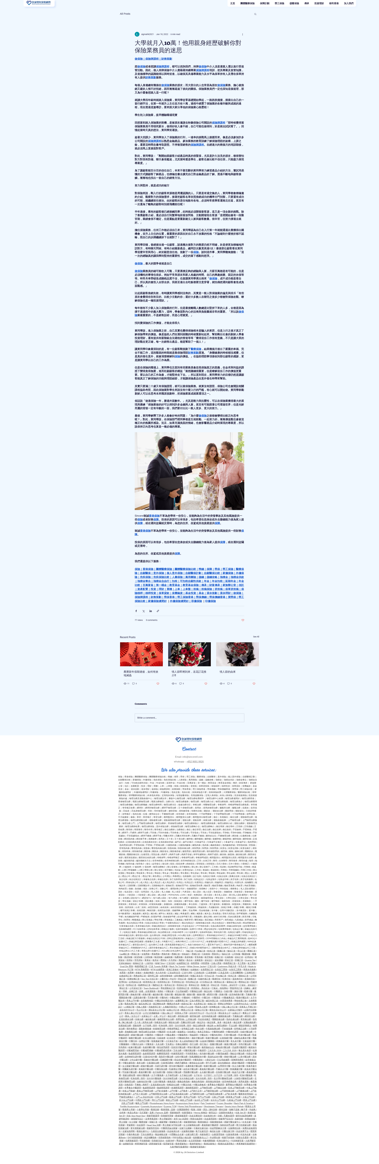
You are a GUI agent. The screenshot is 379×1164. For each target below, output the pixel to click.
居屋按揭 (236, 901)
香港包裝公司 (132, 882)
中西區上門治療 (142, 1100)
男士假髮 (123, 1122)
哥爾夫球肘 (168, 836)
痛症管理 (196, 829)
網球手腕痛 (146, 836)
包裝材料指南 (205, 932)
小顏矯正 (245, 864)
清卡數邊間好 (124, 913)
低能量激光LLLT (200, 1137)
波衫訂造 (239, 957)
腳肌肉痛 (196, 845)
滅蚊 (177, 913)
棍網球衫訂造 (144, 985)
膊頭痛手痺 (141, 839)
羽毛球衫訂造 (192, 982)
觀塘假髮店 (203, 1122)
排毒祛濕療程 (182, 1044)
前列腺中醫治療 (207, 1053)
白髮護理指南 (218, 1134)
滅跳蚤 (199, 913)
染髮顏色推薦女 (226, 1112)
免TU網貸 (183, 898)
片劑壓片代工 (168, 941)
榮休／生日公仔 (132, 1016)
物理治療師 (160, 823)
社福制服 (229, 957)
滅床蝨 (146, 913)
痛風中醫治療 (230, 1044)
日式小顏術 (221, 864)
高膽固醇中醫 (166, 1060)
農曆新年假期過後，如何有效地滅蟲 (141, 673)
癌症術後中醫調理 (182, 1060)
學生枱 (149, 873)
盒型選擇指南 (249, 926)
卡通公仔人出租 (186, 1007)
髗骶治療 (236, 808)
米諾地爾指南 (150, 1137)
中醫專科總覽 (218, 1032)
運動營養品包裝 (234, 923)
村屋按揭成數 (155, 904)
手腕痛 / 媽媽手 (142, 1084)
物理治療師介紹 (225, 823)
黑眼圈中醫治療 (190, 1072)
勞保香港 (186, 789)
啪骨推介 (140, 864)
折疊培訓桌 (188, 870)
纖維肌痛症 (215, 845)
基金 (127, 789)
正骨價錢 (248, 826)
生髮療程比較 (234, 1128)
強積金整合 (241, 780)
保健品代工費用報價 (236, 938)
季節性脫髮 (181, 1140)
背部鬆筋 (200, 864)
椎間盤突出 (169, 817)
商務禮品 (177, 876)
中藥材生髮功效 (200, 1128)
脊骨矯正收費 (128, 808)
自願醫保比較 (124, 780)
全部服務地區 (147, 1000)
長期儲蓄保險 (197, 795)
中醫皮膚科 (175, 997)
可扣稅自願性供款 (139, 783)
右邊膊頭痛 (245, 836)
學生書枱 (184, 873)
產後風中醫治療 (207, 1069)
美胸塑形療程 (237, 1060)
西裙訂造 (196, 954)
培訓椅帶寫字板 (235, 867)
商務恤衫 (184, 969)
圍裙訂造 (251, 951)
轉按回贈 (151, 910)
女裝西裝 (145, 954)
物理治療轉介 (208, 826)
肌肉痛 (205, 845)
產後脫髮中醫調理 (210, 1125)
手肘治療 (184, 832)
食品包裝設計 (135, 879)
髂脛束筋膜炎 (131, 857)
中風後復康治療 (213, 1028)
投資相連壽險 (240, 795)
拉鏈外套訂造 (204, 979)
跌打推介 (204, 1044)
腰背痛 (224, 851)
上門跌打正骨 (195, 1091)
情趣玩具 (209, 882)
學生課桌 (195, 873)
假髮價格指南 (216, 1122)
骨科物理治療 (160, 811)
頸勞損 (205, 848)
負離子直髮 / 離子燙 (238, 1109)
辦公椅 (195, 867)
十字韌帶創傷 (238, 814)
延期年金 (171, 783)
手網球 (133, 832)
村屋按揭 (143, 904)
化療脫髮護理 (131, 1140)
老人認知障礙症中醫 (189, 1041)
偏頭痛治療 (150, 1019)
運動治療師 (239, 823)
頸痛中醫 (169, 994)
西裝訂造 (135, 954)
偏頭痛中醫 (157, 994)
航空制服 (209, 957)
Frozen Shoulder (224, 1103)
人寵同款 (149, 963)
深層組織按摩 (249, 1022)
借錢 (131, 888)
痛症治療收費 (199, 1025)
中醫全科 (204, 1035)
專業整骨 (138, 829)
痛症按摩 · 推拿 (214, 1022)
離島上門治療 (141, 1103)
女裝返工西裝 (221, 969)
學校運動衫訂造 (168, 988)
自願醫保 (211, 776)
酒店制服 (128, 957)
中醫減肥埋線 (132, 1050)
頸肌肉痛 (172, 848)
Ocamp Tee (250, 960)
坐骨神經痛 (192, 814)
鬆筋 (172, 864)
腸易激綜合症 (208, 1047)
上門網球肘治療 (197, 1094)
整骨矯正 (158, 829)
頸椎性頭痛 (196, 811)
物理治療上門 (128, 823)
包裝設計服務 (129, 932)
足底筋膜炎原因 (133, 842)
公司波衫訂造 (135, 988)
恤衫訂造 (231, 951)
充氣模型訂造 (154, 1007)
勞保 (182, 776)
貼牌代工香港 (196, 929)
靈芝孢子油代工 (215, 944)
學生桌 (165, 873)
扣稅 (127, 783)
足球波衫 (249, 957)
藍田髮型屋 (168, 1144)
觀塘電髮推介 (181, 1144)
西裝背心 (216, 954)
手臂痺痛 (247, 829)
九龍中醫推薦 (159, 1081)
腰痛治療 (239, 851)
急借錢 (138, 888)
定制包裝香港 (153, 929)
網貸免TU (146, 898)
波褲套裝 (199, 960)
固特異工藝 (153, 976)
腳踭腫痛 (199, 839)
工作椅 (215, 867)
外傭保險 (147, 780)
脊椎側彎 (222, 804)
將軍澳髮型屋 (141, 1144)
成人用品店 (155, 882)
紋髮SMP (170, 1140)
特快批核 (224, 888)
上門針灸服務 (161, 1091)
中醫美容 (216, 997)
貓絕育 (207, 885)
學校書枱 (174, 873)
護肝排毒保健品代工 (158, 948)
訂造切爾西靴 (237, 972)
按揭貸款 (178, 901)
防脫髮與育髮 (167, 1116)
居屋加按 (133, 904)
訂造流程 (171, 963)
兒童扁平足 (200, 842)
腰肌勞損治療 (198, 851)
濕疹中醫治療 (197, 1038)
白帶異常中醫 (224, 1066)
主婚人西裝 (216, 963)
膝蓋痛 (231, 854)
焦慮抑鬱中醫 (149, 1047)
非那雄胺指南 (164, 1137)
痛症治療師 (169, 829)
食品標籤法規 (164, 932)
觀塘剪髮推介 (196, 1144)
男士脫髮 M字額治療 (172, 1125)
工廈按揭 (203, 904)
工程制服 (148, 957)
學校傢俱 (130, 873)
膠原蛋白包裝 (142, 935)
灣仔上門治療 (158, 1100)
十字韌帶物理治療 (221, 814)
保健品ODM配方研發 (237, 935)
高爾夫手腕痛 (198, 836)
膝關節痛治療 (224, 1016)
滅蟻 (193, 913)
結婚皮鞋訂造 (125, 976)
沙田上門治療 (161, 1097)
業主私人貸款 (221, 895)
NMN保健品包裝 (126, 935)
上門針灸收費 (230, 1094)
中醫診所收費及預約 (164, 1000)
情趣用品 (229, 882)
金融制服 (168, 957)
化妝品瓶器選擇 (218, 926)
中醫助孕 (159, 1035)
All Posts (125, 13)
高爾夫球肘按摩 (182, 836)
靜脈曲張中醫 (222, 1041)
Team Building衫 (151, 988)
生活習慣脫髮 (194, 1140)
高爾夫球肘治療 (188, 1022)
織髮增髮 (163, 1122)
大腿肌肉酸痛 (184, 845)
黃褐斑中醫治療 (146, 1069)
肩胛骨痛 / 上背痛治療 (186, 1019)
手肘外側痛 (163, 832)
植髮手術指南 (228, 1137)
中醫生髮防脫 (128, 1063)
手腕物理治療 (168, 814)
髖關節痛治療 (218, 1019)
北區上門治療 (127, 1103)
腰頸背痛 (173, 811)
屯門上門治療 (204, 1097)
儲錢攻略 (209, 780)
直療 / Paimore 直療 (159, 1112)
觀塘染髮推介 (210, 1144)
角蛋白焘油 (132, 1112)
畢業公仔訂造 (187, 1010)
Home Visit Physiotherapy (190, 1106)
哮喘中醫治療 (193, 1047)
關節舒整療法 (245, 1025)
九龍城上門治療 (234, 1100)
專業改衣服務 (249, 969)
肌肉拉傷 (137, 814)
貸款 (120, 892)
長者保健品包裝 (142, 926)
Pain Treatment (208, 1103)
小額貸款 (131, 895)
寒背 (139, 817)
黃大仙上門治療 (126, 1100)
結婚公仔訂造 (173, 1010)
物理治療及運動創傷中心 (140, 798)
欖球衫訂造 (244, 982)
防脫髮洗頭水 (158, 1140)
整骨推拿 (233, 860)
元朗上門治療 (218, 1097)
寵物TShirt (160, 963)
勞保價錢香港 (224, 789)
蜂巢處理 (184, 913)
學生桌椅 (231, 873)
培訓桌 (178, 870)
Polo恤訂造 (200, 951)
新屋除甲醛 (156, 916)
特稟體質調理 (177, 1053)
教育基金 (212, 783)
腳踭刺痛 (247, 839)
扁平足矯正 (188, 842)
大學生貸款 (231, 898)
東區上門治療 (172, 1100)
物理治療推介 (236, 801)
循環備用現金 (207, 898)
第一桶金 (202, 783)
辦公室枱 (158, 870)
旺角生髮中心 (223, 1140)
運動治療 (186, 820)
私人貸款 (155, 892)
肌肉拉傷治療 (232, 1019)
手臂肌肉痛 (139, 845)
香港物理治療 (124, 801)
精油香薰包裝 (249, 923)
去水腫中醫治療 (207, 1072)
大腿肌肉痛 (171, 845)
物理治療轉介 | (160, 867)
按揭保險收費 (215, 792)
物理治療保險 (148, 826)
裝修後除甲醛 (169, 916)
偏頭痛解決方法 (143, 860)
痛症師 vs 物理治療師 (217, 1025)
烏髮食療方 (205, 1134)
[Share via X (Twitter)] (143, 611)
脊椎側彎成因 (202, 857)
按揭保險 (184, 786)
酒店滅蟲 (209, 920)
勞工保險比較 (246, 789)
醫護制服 (246, 954)
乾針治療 (200, 1028)
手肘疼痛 (174, 832)
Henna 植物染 (200, 1112)
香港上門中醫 (132, 1000)
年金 (152, 783)
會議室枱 (215, 870)
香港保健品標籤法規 (147, 932)
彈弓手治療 (211, 1063)
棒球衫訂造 (219, 982)
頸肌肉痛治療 (184, 848)
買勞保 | (236, 789)
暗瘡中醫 (248, 991)
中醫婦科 (186, 997)
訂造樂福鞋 (211, 972)
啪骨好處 (130, 864)
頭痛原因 (129, 1084)
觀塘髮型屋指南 (197, 1147)
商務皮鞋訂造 (140, 976)
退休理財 (145, 789)
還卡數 (252, 910)
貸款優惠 (149, 901)
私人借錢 (166, 892)
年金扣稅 (160, 783)
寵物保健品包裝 (203, 923)
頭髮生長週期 (242, 1137)
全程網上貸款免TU (131, 898)
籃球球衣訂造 (149, 982)
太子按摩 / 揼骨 (150, 1025)
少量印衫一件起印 (168, 979)
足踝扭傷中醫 (139, 997)
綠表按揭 (164, 907)
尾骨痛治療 (246, 1019)
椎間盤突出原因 (229, 857)
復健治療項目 (184, 804)
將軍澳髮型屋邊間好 (245, 1144)
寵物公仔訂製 (201, 1010)
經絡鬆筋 (190, 864)
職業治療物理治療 (141, 801)
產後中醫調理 (238, 1063)
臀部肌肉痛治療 (158, 848)
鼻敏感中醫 (135, 994)
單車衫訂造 (194, 985)
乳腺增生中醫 (175, 1069)
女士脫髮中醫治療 (130, 1066)
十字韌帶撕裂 (205, 814)
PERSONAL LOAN (177, 895)
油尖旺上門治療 (201, 1100)
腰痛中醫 (191, 994)
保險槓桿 (215, 786)
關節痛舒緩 (175, 851)
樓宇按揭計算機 (127, 910)
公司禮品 (167, 876)
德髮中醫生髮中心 (232, 1122)
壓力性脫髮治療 (243, 1125)
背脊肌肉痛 (124, 848)
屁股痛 (146, 848)
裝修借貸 (238, 892)
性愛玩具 (239, 882)
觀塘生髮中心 (143, 1131)
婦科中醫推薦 (143, 1075)
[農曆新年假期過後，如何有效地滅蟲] (141, 654)
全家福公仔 (146, 1016)
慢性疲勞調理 (163, 1047)
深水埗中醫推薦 (154, 1078)
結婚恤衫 (195, 969)
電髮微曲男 (175, 1112)
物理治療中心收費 (215, 798)
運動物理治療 (246, 817)
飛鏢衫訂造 (157, 985)
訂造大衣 (212, 966)
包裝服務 (187, 876)
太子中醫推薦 (157, 1075)
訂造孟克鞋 (223, 972)
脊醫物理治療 (209, 804)
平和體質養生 (191, 1053)
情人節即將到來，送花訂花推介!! (189, 673)
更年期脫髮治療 (137, 1128)
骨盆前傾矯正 (204, 1019)
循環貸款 (195, 898)
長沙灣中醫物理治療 (223, 1078)
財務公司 (153, 888)
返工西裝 (252, 963)
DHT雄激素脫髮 (135, 1137)
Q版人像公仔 (167, 1013)
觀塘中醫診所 (242, 997)
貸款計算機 (138, 901)
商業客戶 (219, 920)
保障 (176, 776)
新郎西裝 (195, 963)
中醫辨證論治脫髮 (169, 1128)
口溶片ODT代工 (197, 941)
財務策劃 (176, 789)
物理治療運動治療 (139, 820)
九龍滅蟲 (239, 920)
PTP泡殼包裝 (202, 926)
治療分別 (170, 801)
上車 (162, 786)
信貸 (137, 892)
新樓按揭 (226, 904)
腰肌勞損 (186, 851)
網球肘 (140, 808)
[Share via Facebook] (136, 611)
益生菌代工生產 (156, 944)
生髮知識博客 (128, 1131)
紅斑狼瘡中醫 (226, 1038)
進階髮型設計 (137, 1119)
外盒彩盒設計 (188, 926)
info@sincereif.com (192, 757)
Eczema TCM (170, 1106)
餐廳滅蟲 (136, 920)
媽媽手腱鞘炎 (181, 1063)
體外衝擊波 (132, 1028)
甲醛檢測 (145, 916)
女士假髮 (133, 1122)
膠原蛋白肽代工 (140, 944)
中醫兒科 (206, 997)
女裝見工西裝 (235, 969)
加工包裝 (188, 879)
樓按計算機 (251, 907)
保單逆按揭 (204, 786)
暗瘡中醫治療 (212, 1038)
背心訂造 (241, 951)
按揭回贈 (141, 910)
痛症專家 (220, 826)
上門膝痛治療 (242, 1091)
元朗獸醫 (131, 885)
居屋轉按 (247, 901)
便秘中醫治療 (230, 1056)
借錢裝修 (228, 892)
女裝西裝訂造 (207, 969)
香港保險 (128, 776)
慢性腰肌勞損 (213, 851)
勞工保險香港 (199, 789)
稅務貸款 (198, 895)
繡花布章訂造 (212, 1000)
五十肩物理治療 (185, 808)
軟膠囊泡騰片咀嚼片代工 (218, 941)
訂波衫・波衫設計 (247, 985)
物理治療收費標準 (195, 798)
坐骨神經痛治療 (171, 860)
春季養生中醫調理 (215, 1084)
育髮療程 (131, 1125)
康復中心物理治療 (177, 798)
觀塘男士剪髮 (128, 1109)
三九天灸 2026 (230, 1050)
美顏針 (160, 991)
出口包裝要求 (191, 932)
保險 (120, 776)
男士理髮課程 (165, 1119)
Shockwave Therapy (213, 1106)
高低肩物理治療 (138, 811)
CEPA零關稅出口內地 (216, 938)
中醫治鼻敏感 (199, 1084)
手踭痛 (226, 832)
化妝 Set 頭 (240, 1112)
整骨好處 (243, 860)
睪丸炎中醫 (236, 1041)
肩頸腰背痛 (184, 811)
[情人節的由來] (237, 654)
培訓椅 (223, 867)
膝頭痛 (223, 854)
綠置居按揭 (153, 907)
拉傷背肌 (145, 854)
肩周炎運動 (243, 1081)
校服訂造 (219, 957)
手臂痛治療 (159, 845)
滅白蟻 (154, 913)
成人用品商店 (168, 882)
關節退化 (240, 811)
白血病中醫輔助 (207, 1041)
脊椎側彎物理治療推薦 (238, 804)
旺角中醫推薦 (246, 1075)
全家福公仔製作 (235, 1010)
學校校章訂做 (240, 1000)
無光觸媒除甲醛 (132, 916)
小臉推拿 (127, 867)
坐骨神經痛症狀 (188, 860)
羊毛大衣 (242, 966)
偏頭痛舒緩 (129, 860)
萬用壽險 (193, 780)
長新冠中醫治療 (178, 1047)
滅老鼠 (170, 913)
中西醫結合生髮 (176, 1134)
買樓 (156, 786)
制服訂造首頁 (196, 976)
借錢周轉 (176, 910)
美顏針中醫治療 (174, 1072)
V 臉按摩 (137, 867)
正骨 (199, 860)
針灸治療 (171, 1032)
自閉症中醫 (144, 1041)
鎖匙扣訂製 (186, 1004)
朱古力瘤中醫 (238, 1066)
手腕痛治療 (237, 1016)
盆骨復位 (156, 864)
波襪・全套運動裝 (147, 991)
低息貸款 (128, 892)
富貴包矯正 (245, 848)
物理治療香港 (248, 798)
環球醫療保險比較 (137, 795)
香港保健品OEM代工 (216, 935)
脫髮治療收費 (129, 1075)
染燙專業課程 (151, 1119)
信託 (127, 786)
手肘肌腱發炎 (133, 836)
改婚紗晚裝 (148, 972)
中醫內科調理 (232, 1032)
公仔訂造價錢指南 (151, 1013)
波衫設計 (209, 960)
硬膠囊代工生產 (152, 941)
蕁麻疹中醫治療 (151, 1060)
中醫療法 (218, 991)
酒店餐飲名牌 (159, 1004)
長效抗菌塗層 (234, 916)
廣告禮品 (156, 876)
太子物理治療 (171, 1075)
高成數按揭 (214, 907)
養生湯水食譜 (244, 1050)
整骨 (215, 860)
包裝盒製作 (211, 879)
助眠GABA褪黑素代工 (200, 948)
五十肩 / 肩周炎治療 (143, 1022)
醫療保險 (201, 776)
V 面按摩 (147, 867)
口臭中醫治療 (244, 1056)
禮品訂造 (136, 876)
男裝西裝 (155, 954)
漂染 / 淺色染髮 (210, 1109)
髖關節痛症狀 (133, 854)
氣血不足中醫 (238, 1072)
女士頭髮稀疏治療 (191, 1125)
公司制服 (236, 954)
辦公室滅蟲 (147, 920)
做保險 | (156, 789)
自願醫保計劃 (249, 776)
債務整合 (234, 888)
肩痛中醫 (223, 994)
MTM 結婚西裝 (157, 969)
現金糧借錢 (204, 910)
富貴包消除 (233, 848)
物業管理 (188, 920)
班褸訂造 (239, 960)
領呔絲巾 (186, 954)
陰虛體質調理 (135, 1053)
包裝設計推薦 (209, 876)
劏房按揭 (129, 907)
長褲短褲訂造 (133, 979)
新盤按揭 (236, 904)
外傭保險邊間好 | (142, 792)
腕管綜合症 (154, 814)
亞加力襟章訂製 (197, 1000)
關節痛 (147, 851)
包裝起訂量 (237, 929)
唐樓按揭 (168, 904)
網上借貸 (162, 895)
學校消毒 (158, 920)
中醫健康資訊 (228, 997)
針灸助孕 (171, 1038)
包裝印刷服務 (182, 929)
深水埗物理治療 (170, 1078)
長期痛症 (224, 817)
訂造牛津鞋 (187, 972)
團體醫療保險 (141, 776)
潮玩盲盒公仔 (224, 1013)
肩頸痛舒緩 (137, 851)
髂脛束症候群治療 (147, 857)
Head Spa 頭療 (154, 1125)
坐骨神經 (180, 814)
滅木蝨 (207, 913)
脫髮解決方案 (175, 1122)
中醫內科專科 (216, 1035)
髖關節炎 (249, 851)
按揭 (157, 901)
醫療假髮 (143, 1122)
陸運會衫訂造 (183, 988)
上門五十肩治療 (140, 1094)
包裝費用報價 (224, 929)
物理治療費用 (251, 801)
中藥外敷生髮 (133, 1134)
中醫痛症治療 (196, 991)
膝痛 (133, 817)
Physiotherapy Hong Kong (162, 1103)
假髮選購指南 (190, 1122)
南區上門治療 (186, 1100)
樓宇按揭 (188, 901)
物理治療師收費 (132, 826)
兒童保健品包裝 (126, 926)
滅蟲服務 (137, 913)
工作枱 (198, 870)
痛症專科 (229, 826)
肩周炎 (198, 808)
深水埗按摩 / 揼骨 (183, 1025)
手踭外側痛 (236, 832)
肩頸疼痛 (126, 851)
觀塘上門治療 (175, 1097)
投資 (143, 786)
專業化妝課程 (196, 1119)
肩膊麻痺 (152, 839)
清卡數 (214, 910)
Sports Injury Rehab (234, 1106)
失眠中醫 (228, 991)
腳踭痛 (190, 839)
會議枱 (206, 870)
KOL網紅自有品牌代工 (172, 951)
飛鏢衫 (182, 960)
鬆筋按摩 (180, 864)
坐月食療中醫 (159, 1072)
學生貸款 (219, 898)
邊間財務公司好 (177, 888)
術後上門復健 (128, 1091)
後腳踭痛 (217, 839)
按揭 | (177, 786)
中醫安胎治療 (161, 1069)
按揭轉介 (203, 888)
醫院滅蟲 (199, 920)
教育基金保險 (224, 783)
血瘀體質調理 (149, 1053)
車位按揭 (193, 904)
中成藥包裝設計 (173, 923)
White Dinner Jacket (196, 966)
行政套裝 (206, 954)
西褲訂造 (176, 954)
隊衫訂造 (123, 988)
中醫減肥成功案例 (163, 1050)
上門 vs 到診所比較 (144, 1097)
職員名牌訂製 (131, 1004)
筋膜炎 (246, 808)
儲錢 (201, 780)
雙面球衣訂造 (236, 988)
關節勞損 (229, 811)
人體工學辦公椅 (145, 870)
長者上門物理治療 (236, 1088)
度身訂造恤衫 (172, 969)
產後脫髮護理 (181, 1116)
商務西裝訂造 (229, 963)
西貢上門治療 (249, 1100)
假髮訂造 (153, 1122)
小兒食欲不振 (171, 1041)
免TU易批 (172, 898)
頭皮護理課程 (210, 1119)
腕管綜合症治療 (196, 1063)
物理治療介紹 (207, 801)
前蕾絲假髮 (250, 1119)
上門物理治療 (234, 820)
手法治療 (233, 1025)
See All (256, 636)
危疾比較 (186, 792)
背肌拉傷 (155, 854)
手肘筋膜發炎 (214, 832)
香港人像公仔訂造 (133, 1013)
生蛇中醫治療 (181, 1056)
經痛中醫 (146, 994)
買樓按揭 (247, 904)
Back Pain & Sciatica (243, 1103)
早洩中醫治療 (244, 1035)
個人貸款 (197, 892)
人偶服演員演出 (170, 1007)
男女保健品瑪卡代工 (179, 948)
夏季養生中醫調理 (234, 1084)
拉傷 (145, 814)
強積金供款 (229, 780)
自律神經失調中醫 (133, 1056)
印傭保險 (165, 792)
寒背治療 (157, 817)
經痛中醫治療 (137, 1035)
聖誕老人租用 (201, 1007)
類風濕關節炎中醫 (197, 1056)
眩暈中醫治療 (135, 1047)
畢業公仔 (247, 1013)
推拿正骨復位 (203, 1032)
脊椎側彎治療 (187, 857)
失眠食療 (161, 1038)
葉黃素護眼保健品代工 (175, 944)
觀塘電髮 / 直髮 (168, 1109)
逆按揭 (194, 786)
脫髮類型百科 (153, 1128)
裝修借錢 (249, 892)
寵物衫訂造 (138, 963)
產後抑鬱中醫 (145, 1072)
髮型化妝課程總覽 (244, 1116)
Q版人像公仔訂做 (229, 1007)
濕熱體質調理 (191, 1088)
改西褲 (130, 972)
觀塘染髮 (155, 1109)
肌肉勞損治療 (125, 845)
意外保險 (222, 776)
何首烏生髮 (245, 1134)
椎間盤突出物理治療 (202, 817)
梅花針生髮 (215, 1131)
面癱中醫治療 (216, 1044)
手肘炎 (203, 832)
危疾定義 (175, 792)
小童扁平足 (228, 842)
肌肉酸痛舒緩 (229, 845)
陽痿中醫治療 (135, 1038)
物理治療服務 (182, 801)
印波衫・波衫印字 (229, 985)
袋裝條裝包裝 (174, 926)
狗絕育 (239, 885)
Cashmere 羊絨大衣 (227, 966)
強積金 (219, 780)
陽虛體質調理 (163, 1088)
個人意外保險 (234, 776)
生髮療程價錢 (187, 1131)
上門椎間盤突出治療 (158, 1094)
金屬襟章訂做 (181, 1000)
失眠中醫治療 (246, 1032)
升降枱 (224, 870)
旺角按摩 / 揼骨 (166, 1025)
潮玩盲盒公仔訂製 (156, 1010)
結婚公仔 (236, 1013)
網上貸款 (152, 895)
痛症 (215, 817)
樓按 (197, 901)
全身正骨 (207, 860)
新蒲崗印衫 (250, 979)
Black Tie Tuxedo (177, 966)
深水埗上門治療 (218, 1100)
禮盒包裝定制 (210, 929)
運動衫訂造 (243, 976)
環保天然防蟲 (229, 913)
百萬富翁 (191, 783)
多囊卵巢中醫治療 (193, 1066)
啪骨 (251, 860)
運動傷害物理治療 (172, 820)
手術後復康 (227, 1028)
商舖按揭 (202, 907)
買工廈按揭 (214, 904)
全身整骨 (223, 860)
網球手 (125, 832)
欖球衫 (163, 960)
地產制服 (178, 957)
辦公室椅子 (205, 867)
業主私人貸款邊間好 (238, 895)
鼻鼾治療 (141, 1063)
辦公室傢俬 (172, 867)
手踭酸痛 (247, 832)
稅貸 (190, 895)
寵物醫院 (249, 882)
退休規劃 (135, 789)
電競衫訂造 (231, 982)
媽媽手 (164, 854)
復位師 (165, 864)
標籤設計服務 (167, 929)
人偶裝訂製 (129, 1007)
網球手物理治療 (169, 808)
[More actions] (242, 34)
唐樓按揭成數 (180, 904)
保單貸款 (236, 786)
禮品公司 (126, 876)
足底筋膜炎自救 (158, 1084)
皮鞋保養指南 (166, 976)
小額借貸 (141, 895)
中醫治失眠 (186, 1084)
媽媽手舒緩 (186, 854)
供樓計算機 (238, 907)
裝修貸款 (217, 892)
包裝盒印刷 (223, 879)
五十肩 (169, 839)
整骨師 (129, 829)
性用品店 (189, 882)
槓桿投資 (226, 786)
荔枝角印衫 (237, 979)
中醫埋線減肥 (222, 1053)
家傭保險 (137, 780)
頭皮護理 (141, 1125)
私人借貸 (176, 892)
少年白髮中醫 (136, 1060)
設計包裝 (197, 876)
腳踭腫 (208, 839)
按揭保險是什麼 (199, 792)
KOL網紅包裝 (184, 935)
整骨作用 (148, 829)
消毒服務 (198, 916)
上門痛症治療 (220, 1088)
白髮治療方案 (192, 1134)
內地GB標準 (177, 932)
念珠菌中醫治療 (223, 1072)
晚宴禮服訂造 (141, 966)
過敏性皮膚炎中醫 (242, 1038)
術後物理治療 (159, 1028)
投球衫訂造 (131, 985)
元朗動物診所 (157, 885)
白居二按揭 (140, 907)
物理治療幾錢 (141, 804)
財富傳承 (243, 783)
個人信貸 (207, 892)
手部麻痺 (237, 829)
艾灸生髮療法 (147, 1134)
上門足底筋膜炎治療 (178, 1094)
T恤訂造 (189, 951)
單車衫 (147, 960)
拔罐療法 (181, 1032)
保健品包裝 (163, 879)
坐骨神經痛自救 (229, 1081)
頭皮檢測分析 (210, 1116)
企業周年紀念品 (241, 1004)
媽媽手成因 (213, 854)
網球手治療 (143, 832)
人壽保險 (182, 780)
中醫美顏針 (198, 1060)
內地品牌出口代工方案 (129, 951)
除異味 (127, 920)
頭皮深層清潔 (195, 1116)
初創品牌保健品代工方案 (243, 948)
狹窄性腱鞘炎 (199, 854)
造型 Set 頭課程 (181, 1119)
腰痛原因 (171, 1081)
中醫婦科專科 (183, 1038)
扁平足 (178, 842)
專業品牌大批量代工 (151, 951)
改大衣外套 (161, 972)
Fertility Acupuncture (129, 1106)
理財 (149, 786)
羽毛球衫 (138, 960)
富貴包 (223, 848)
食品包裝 (123, 879)
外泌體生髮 (215, 1137)
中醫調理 (161, 1032)
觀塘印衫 (216, 979)
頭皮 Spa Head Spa (136, 1116)
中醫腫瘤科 (124, 1044)
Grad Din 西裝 (126, 966)
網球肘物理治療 (152, 808)
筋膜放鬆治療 (125, 1025)
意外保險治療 (162, 826)
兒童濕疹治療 (153, 1063)
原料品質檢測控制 (175, 938)
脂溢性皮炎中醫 (215, 1056)
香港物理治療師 (175, 823)
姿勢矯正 (126, 814)
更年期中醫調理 (176, 1066)
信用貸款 (145, 892)
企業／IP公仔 (160, 1016)
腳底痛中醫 (180, 994)
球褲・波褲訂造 (130, 991)
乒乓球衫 (172, 960)
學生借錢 (126, 901)
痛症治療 (234, 817)
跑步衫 (190, 960)
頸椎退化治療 (160, 1022)
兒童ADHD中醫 (150, 1056)
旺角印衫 (226, 979)
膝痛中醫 (201, 994)
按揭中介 (213, 888)
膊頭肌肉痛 (129, 839)
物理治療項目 (170, 804)
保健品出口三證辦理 (194, 938)
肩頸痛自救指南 (213, 1081)
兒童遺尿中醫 (249, 1041)
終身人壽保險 (226, 795)
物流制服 (158, 957)
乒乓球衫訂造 (206, 982)
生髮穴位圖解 (185, 1128)
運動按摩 (197, 820)
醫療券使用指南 (246, 1094)
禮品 (247, 873)
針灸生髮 (247, 1122)
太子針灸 (198, 1075)
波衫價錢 (219, 960)
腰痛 (231, 851)
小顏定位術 (210, 1060)
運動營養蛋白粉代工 (221, 948)
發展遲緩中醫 (157, 1041)
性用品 (180, 882)
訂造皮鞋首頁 (174, 972)
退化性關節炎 (224, 1063)
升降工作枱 (246, 870)
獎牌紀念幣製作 (225, 1004)
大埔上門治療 (248, 1097)
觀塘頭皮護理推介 (226, 1144)
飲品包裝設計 (218, 923)
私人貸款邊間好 (248, 888)
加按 (170, 901)
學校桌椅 (221, 873)
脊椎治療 (197, 804)
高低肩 (126, 811)
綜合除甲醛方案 (184, 916)
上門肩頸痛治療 (227, 1091)
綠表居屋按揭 (177, 907)
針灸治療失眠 (149, 1038)
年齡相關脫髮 (209, 1140)
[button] (255, 14)
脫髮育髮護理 (153, 1116)
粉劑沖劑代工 (182, 941)
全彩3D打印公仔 (127, 1010)
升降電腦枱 (234, 870)
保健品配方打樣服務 (135, 938)
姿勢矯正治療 (187, 1028)
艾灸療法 (170, 1044)
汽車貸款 (186, 892)
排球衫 (129, 960)
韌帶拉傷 (251, 814)
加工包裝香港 (176, 879)
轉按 (164, 901)
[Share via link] (157, 611)
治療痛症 (180, 829)
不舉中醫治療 (230, 1035)
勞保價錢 (211, 789)
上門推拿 (183, 1091)
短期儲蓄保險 (182, 795)
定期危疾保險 (168, 795)
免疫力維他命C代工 (197, 944)
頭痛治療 (139, 1019)
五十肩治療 (179, 839)
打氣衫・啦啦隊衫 (220, 988)
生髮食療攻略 (232, 1134)
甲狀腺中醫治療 (129, 1072)
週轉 (184, 910)
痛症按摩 (217, 829)
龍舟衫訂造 (169, 985)
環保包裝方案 (220, 932)
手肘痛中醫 (152, 997)
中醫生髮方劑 (228, 1131)
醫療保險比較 (244, 792)
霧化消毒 (208, 916)
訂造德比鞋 (199, 972)
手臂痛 (149, 845)
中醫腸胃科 (182, 1035)
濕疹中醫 (238, 991)
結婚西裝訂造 (183, 963)
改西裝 (122, 972)
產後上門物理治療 (145, 1091)
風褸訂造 (221, 951)
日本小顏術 (234, 864)
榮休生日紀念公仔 (217, 1010)
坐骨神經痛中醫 (236, 994)
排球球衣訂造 (163, 982)
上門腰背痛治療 (211, 1091)
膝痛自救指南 (198, 1081)
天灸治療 (159, 1044)
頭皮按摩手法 (242, 1131)
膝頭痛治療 (241, 854)
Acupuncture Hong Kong (187, 1103)
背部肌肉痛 (242, 845)
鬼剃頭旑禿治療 (227, 1125)
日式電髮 (143, 1112)
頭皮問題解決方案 (218, 1128)
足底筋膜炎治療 (126, 1019)
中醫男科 (196, 997)
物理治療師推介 (191, 823)
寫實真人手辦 (181, 1013)
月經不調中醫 (161, 1066)
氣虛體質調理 (149, 1088)
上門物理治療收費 (145, 823)
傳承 (235, 783)
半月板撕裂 (123, 817)
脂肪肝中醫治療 (166, 1056)
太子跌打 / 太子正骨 (213, 1075)
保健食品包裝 (149, 879)
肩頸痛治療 (183, 1016)
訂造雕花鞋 (250, 972)
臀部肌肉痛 (136, 848)
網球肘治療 (250, 1016)
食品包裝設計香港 (135, 923)
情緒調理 (194, 1035)
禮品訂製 (146, 876)
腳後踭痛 (227, 839)
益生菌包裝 (155, 935)
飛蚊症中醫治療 (237, 1053)
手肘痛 (153, 832)
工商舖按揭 (191, 907)
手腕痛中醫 (250, 994)
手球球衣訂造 (178, 982)
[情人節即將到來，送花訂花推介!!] (189, 654)
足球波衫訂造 (135, 982)
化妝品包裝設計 (248, 876)
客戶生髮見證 (202, 1131)
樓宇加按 (205, 901)
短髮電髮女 (187, 1112)
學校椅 (212, 873)
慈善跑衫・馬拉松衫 (200, 988)
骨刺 (150, 811)
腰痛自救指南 (183, 1081)
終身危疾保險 (153, 795)
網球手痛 (157, 836)
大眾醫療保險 (229, 792)
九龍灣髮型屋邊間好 (179, 1147)
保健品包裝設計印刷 (156, 938)
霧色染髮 (223, 1109)
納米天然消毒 (220, 916)
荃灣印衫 (123, 982)
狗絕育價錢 (249, 885)
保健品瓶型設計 (159, 926)
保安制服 (138, 957)
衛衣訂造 (211, 951)
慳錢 (170, 776)
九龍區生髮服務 (158, 1131)
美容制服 (188, 957)
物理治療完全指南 (147, 1032)
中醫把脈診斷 (189, 1050)
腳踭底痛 (237, 839)
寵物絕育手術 (182, 885)
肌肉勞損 (252, 842)
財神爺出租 (214, 1007)
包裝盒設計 (199, 879)
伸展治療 (207, 820)
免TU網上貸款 (159, 898)
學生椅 (204, 873)
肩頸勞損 (196, 848)
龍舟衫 (155, 960)
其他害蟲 (216, 913)
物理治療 (195, 801)
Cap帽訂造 (124, 954)
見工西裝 (241, 963)
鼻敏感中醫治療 (223, 1047)
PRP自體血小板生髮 (181, 1137)
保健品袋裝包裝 (234, 926)
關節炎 (207, 811)
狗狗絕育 (123, 888)
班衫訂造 (229, 960)
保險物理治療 (177, 826)
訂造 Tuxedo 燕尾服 (158, 966)
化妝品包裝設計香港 (154, 923)
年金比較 (181, 783)
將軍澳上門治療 (233, 1097)
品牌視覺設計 (198, 935)
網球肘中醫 (212, 994)
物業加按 (226, 901)
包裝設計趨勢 (234, 932)
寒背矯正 (147, 817)
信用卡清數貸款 (227, 910)
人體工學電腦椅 (129, 870)
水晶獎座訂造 (199, 1004)
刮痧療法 (191, 1032)
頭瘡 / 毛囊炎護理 (226, 1116)
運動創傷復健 (145, 1028)
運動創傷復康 (219, 820)
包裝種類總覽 (125, 929)
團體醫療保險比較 (157, 776)
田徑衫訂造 (182, 985)
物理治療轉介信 (192, 826)
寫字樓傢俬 (184, 867)
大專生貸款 (243, 898)
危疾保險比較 (170, 780)
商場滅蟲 (168, 920)
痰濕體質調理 (177, 1088)
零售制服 (199, 957)
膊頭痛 (235, 836)
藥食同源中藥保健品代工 (235, 944)
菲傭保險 (154, 792)
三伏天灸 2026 (214, 1050)
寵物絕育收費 (196, 885)
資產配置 (135, 786)
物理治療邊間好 (232, 798)
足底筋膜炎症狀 (149, 842)
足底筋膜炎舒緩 (166, 842)
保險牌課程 (165, 789)
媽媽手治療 (174, 854)
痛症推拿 (227, 829)
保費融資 (246, 786)
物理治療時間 (155, 804)
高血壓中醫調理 (239, 1047)
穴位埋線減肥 (181, 991)
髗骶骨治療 (225, 808)
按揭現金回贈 (164, 910)
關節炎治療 (218, 811)
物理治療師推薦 (208, 823)
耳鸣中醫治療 (244, 1044)
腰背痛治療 (195, 1016)
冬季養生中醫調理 (132, 1088)
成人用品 (144, 882)
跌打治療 (194, 1044)
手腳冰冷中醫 (222, 1069)
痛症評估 (201, 1022)
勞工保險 (191, 776)
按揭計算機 (226, 907)
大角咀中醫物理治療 (243, 1078)
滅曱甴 (162, 913)
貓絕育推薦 (229, 885)
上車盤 (169, 786)
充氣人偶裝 (141, 1007)
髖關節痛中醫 (125, 997)
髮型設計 (213, 1112)
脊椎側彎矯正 (173, 857)
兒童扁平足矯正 (214, 842)
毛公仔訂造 (141, 1010)
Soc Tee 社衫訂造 (149, 979)
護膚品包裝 (234, 876)
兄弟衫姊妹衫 (125, 963)
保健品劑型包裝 (169, 935)
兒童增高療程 (167, 1063)
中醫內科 (164, 997)
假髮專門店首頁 (226, 1119)
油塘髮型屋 (128, 1144)
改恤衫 (138, 972)
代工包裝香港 (139, 929)
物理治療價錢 (126, 804)
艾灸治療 (177, 1050)
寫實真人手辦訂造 (247, 1007)
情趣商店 (219, 882)
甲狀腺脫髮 (145, 1140)
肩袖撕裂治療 (131, 1032)
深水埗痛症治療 (186, 1078)
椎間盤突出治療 (183, 817)
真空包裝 (234, 879)
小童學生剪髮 (143, 1109)
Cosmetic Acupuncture (151, 1106)
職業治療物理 (157, 801)
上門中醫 (173, 1091)
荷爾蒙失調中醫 (129, 1069)
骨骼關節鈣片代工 (139, 948)
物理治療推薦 (222, 801)
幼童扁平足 (241, 842)
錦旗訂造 (212, 1004)
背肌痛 (252, 845)
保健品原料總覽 (238, 941)
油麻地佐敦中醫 (144, 1081)
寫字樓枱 (168, 870)
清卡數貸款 (241, 910)
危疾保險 (157, 780)
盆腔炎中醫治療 (190, 1069)
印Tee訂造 (209, 976)
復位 (148, 864)
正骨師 (239, 826)
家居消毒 (246, 916)
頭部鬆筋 (210, 864)
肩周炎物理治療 (210, 808)
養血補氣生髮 (161, 1134)
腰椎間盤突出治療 (165, 1019)
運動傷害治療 (155, 820)
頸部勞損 (214, 848)
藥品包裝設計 (188, 923)
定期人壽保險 (211, 795)
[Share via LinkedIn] (150, 611)
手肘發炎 (194, 832)
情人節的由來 (228, 672)
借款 (145, 888)
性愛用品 (199, 882)
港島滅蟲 (229, 920)
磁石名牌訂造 (145, 1004)
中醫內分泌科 (137, 1044)
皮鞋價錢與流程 (181, 976)
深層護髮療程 (183, 1109)
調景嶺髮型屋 (155, 1144)
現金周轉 (193, 910)
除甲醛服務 (242, 913)
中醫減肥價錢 (147, 1050)
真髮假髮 (239, 1119)
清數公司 (164, 888)
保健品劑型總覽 (136, 941)
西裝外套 (166, 954)
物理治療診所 (160, 798)
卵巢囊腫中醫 (236, 1069)
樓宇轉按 (215, 901)
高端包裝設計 (248, 932)
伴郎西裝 (205, 963)
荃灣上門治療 (189, 1097)
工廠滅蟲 (178, 920)
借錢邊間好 (192, 888)
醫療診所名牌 (173, 1004)
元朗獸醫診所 (143, 885)
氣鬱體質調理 (163, 1053)
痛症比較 (208, 991)
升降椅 (247, 867)
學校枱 (157, 873)
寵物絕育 (170, 885)
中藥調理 (201, 1050)
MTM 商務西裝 (142, 969)
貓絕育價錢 (217, 885)
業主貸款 (208, 895)
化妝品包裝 (222, 876)
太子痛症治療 (186, 1075)
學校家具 (140, 873)
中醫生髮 (169, 991)
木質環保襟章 (226, 1000)
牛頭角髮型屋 (237, 1140)
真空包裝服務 (246, 879)
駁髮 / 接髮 (196, 1109)
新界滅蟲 (249, 920)
